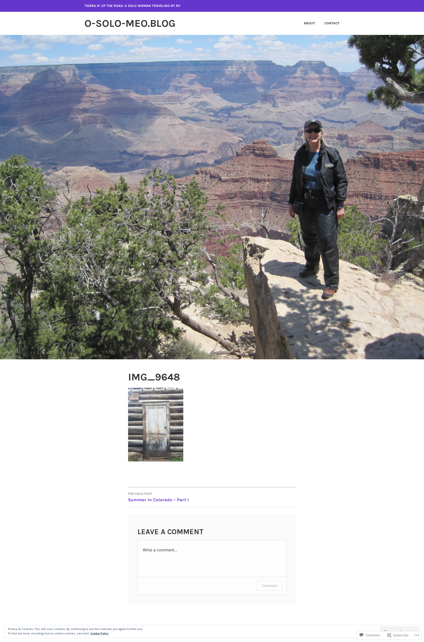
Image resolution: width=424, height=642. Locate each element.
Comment (269, 586)
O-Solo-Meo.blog (129, 23)
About (309, 23)
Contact (332, 23)
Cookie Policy (99, 633)
